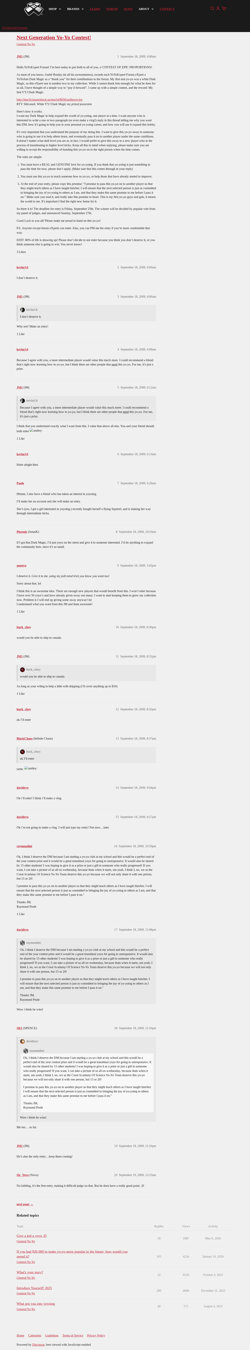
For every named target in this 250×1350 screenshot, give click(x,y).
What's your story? (30, 1272)
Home (20, 1335)
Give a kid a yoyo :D (31, 1236)
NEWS (128, 9)
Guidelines (51, 1335)
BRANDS (73, 9)
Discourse (38, 1344)
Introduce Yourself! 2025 (34, 1288)
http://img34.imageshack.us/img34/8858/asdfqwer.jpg (49, 99)
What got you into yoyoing (36, 1304)
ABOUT (144, 9)
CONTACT (167, 9)
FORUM (112, 9)
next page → (25, 1204)
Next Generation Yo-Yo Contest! (54, 37)
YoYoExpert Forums (14, 27)
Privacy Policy (96, 1335)
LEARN (95, 9)
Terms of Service (72, 1335)
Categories (34, 1335)
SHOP (53, 9)
